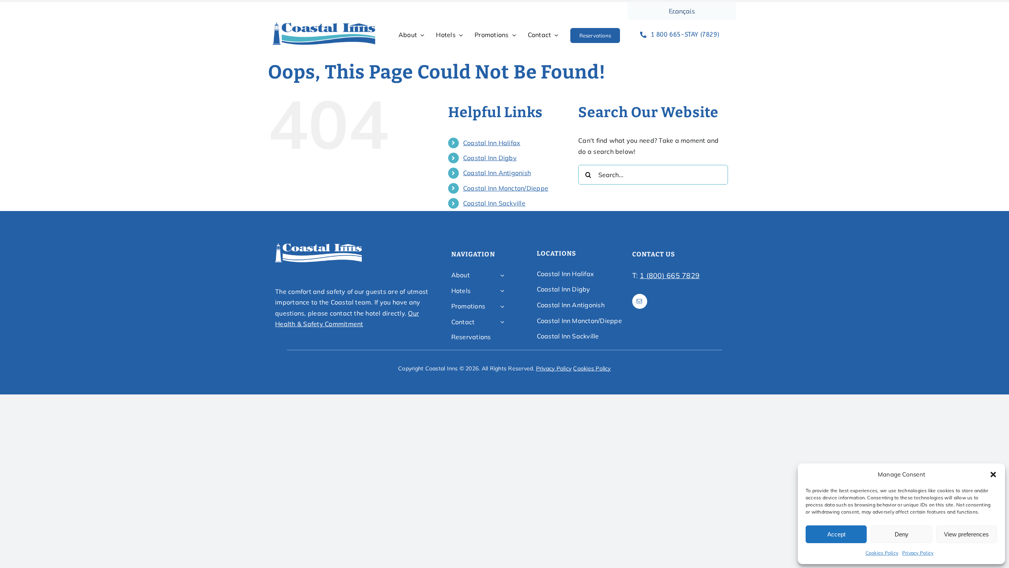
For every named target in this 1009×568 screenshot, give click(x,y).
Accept (836, 534)
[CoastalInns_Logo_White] (318, 246)
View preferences (966, 534)
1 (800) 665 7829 (670, 275)
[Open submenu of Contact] (502, 322)
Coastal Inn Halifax (492, 143)
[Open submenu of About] (502, 275)
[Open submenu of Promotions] (502, 306)
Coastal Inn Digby (490, 158)
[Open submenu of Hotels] (502, 291)
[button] (993, 474)
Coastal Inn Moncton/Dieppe (505, 188)
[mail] (639, 301)
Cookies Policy (882, 553)
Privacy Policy (917, 553)
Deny (901, 534)
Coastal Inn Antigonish (497, 173)
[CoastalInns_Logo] (324, 25)
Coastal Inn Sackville (494, 203)
